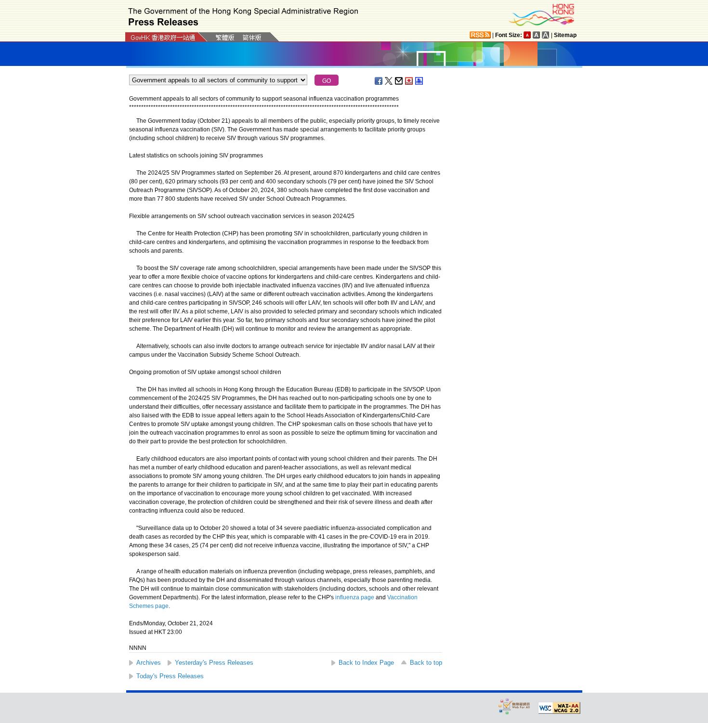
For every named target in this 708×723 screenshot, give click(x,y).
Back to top (426, 662)
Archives (148, 662)
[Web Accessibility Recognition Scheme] (514, 705)
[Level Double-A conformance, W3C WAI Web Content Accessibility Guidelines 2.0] (559, 708)
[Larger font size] (536, 35)
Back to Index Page (366, 662)
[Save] (409, 81)
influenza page (354, 597)
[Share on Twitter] (389, 81)
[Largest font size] (546, 35)
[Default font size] (527, 35)
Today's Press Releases (170, 676)
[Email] (399, 81)
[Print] (419, 81)
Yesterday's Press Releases (214, 662)
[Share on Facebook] (379, 81)
